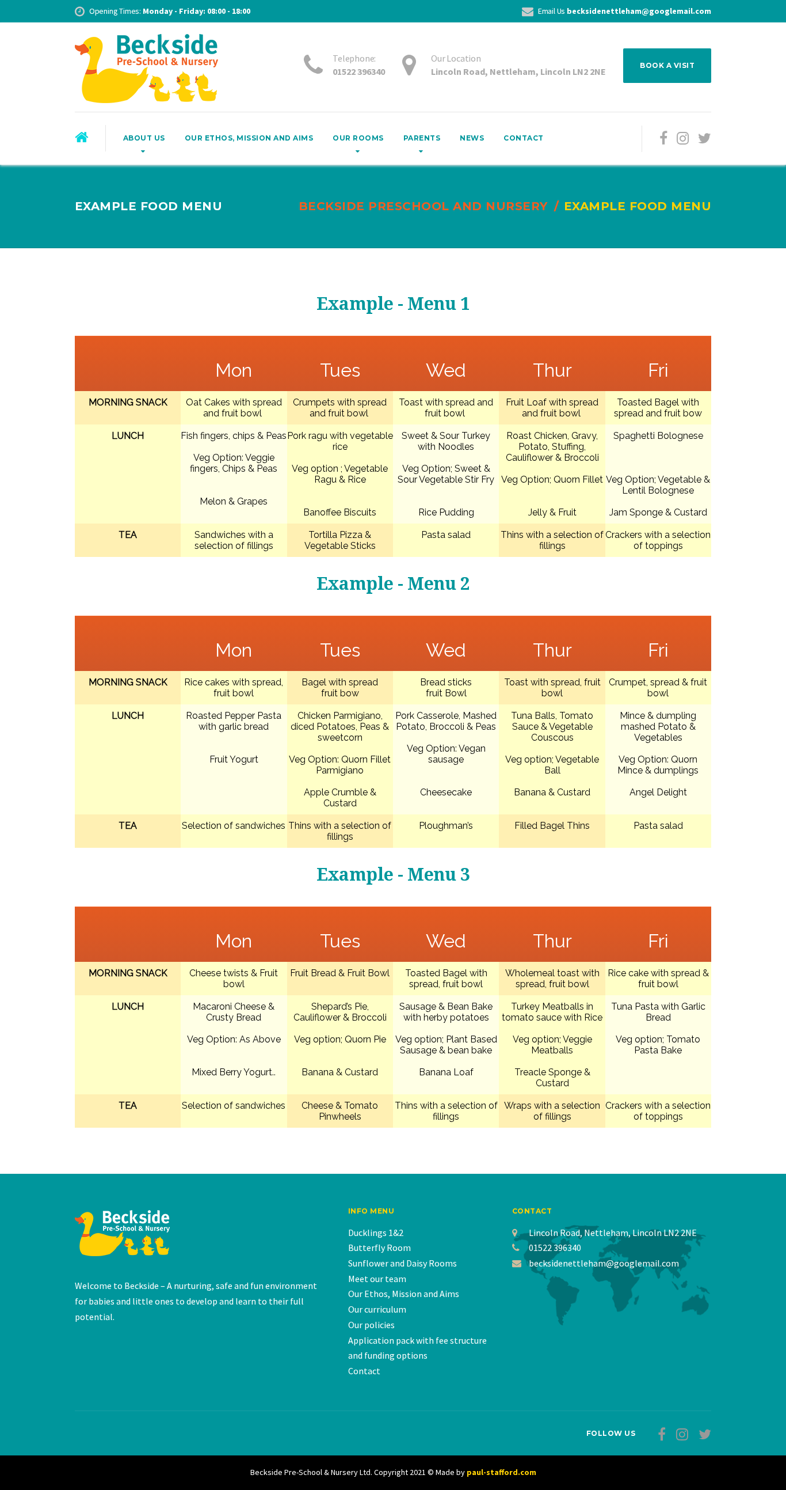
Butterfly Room (379, 1247)
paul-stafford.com (501, 1472)
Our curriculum (377, 1309)
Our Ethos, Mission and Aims (249, 138)
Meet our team (377, 1278)
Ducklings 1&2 (375, 1232)
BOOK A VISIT (667, 65)
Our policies (371, 1324)
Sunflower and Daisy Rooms (402, 1263)
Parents (422, 138)
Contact (523, 138)
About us (144, 138)
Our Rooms (358, 138)
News (472, 138)
